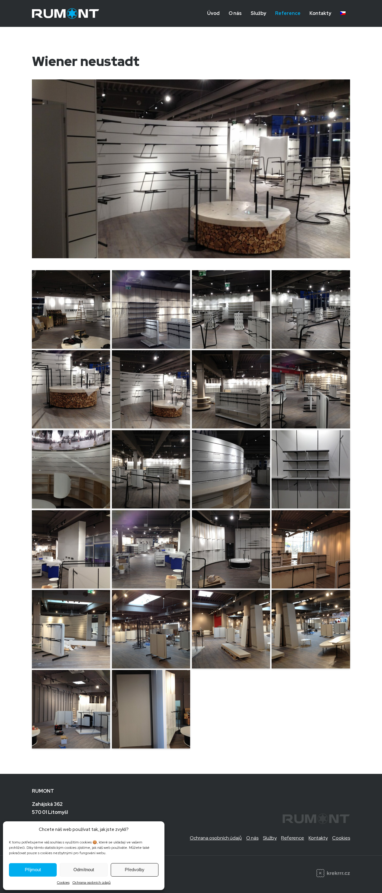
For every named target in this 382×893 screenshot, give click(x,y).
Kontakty (320, 13)
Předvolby (134, 869)
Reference (288, 13)
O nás (235, 13)
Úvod (213, 13)
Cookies (63, 882)
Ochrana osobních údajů (92, 882)
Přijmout (33, 869)
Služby (258, 13)
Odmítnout (83, 869)
